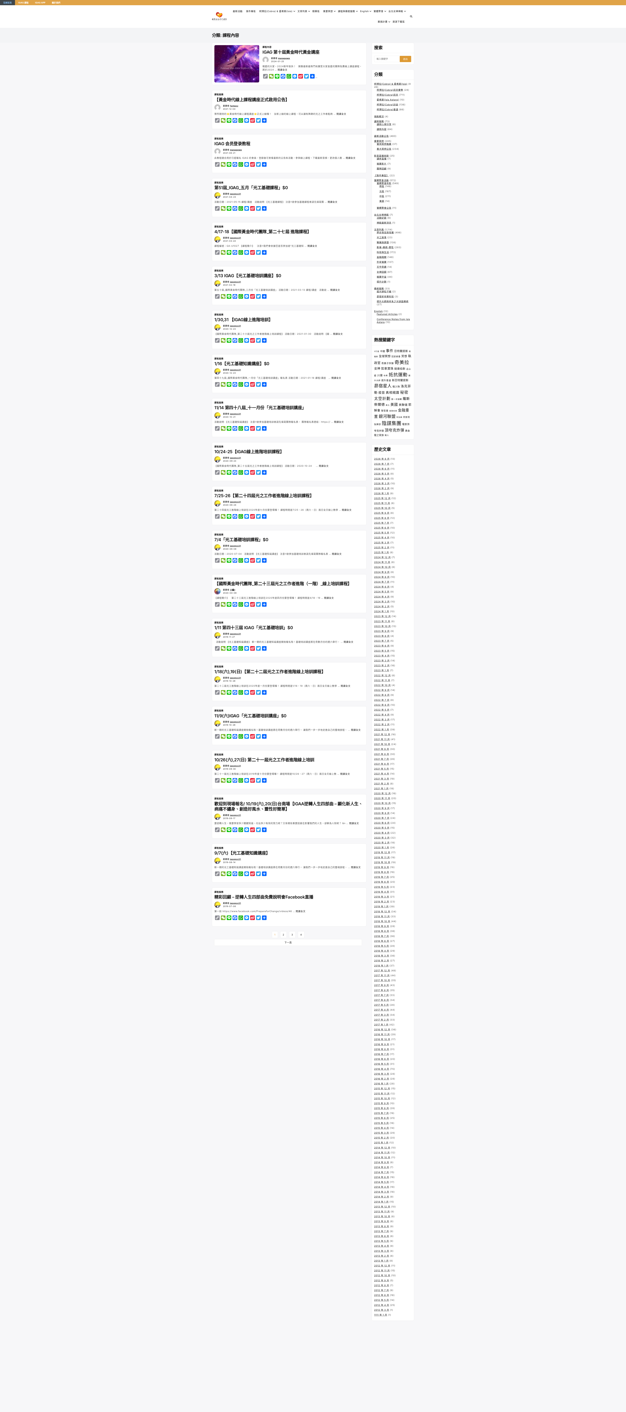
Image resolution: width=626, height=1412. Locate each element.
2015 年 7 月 (381, 1113)
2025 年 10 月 (382, 508)
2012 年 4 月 (381, 1305)
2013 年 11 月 (382, 1211)
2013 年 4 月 (381, 1245)
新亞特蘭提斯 (400, 380)
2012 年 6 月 (381, 1295)
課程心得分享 (384, 124)
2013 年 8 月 (381, 1226)
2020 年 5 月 (381, 827)
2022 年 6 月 (382, 704)
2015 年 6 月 (381, 1118)
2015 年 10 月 (382, 1098)
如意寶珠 (387, 368)
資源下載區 (399, 21)
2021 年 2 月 (381, 783)
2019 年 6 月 (381, 881)
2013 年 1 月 (381, 1260)
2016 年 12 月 (382, 1029)
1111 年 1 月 (380, 1314)
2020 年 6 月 (382, 822)
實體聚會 (378, 11)
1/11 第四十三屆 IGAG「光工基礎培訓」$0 (253, 627)
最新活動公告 (381, 136)
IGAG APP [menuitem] (40, 2)
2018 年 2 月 (381, 960)
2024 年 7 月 (381, 581)
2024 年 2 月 (382, 606)
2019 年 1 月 (381, 906)
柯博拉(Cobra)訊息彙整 (390, 89)
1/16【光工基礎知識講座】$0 (241, 363)
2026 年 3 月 (382, 483)
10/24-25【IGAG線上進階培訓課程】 (249, 451)
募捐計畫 (383, 21)
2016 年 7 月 (381, 1054)
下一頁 (288, 942)
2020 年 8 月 (382, 813)
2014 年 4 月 (381, 1186)
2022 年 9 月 (382, 690)
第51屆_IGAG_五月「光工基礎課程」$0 (251, 187)
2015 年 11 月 (382, 1093)
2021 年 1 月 (381, 788)
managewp (284, 58)
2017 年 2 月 (381, 1019)
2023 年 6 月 (382, 645)
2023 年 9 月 (382, 631)
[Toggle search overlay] (411, 16)
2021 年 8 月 (381, 754)
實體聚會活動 (381, 180)
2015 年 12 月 (382, 1088)
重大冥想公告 (384, 148)
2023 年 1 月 (381, 670)
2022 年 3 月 (382, 719)
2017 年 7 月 (381, 995)
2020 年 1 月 (381, 847)
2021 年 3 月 (381, 778)
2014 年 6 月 (381, 1177)
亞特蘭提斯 (401, 351)
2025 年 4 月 (381, 537)
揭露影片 (382, 163)
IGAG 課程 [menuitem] (23, 2)
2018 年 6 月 (381, 941)
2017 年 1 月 (381, 1024)
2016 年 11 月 (382, 1034)
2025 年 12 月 (382, 498)
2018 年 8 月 (381, 931)
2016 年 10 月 (382, 1039)
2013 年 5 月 (381, 1241)
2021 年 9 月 (381, 749)
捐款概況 (379, 116)
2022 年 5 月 (381, 709)
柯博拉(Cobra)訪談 (387, 104)
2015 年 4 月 (381, 1128)
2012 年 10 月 (382, 1275)
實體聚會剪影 (384, 183)
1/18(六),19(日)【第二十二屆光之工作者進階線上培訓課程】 (270, 671)
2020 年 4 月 (382, 832)
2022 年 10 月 (382, 685)
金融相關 (382, 257)
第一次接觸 (396, 399)
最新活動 (238, 11)
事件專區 (251, 11)
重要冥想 (328, 11)
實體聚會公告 (384, 207)
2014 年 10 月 (382, 1157)
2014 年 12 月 (382, 1147)
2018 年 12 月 (382, 911)
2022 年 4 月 (382, 714)
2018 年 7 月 (381, 936)
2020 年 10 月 (382, 803)
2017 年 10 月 (382, 980)
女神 (377, 368)
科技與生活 (383, 252)
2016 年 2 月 (381, 1078)
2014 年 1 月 (381, 1201)
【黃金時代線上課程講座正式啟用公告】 (252, 99)
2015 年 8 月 (381, 1108)
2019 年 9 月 (381, 867)
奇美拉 (402, 362)
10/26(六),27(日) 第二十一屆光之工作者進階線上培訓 (264, 759)
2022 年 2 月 (382, 724)
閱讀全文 (282, 69)
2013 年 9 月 (381, 1221)
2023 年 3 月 (382, 660)
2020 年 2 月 (382, 842)
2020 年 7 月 (381, 818)
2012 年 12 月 (382, 1265)
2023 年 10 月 (382, 626)
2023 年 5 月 (381, 650)
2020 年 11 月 (382, 798)
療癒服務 (379, 288)
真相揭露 (392, 393)
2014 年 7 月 (381, 1172)
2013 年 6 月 (381, 1236)
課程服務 (219, 94)
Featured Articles (387, 314)
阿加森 (399, 417)
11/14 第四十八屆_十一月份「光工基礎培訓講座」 (260, 407)
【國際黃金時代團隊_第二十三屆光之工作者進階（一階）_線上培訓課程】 (283, 583)
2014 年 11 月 (382, 1152)
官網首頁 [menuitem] (7, 2)
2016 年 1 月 (381, 1083)
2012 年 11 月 (382, 1270)
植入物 (396, 386)
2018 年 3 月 (381, 955)
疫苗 (381, 393)
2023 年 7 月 (381, 640)
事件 (389, 351)
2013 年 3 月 (381, 1251)
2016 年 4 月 (381, 1069)
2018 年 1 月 (381, 965)
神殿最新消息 (384, 222)
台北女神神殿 (395, 11)
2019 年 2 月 (381, 901)
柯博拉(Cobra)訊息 (387, 94)
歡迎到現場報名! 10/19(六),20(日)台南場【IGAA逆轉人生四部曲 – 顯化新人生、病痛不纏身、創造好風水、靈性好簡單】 (288, 806)
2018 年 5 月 (381, 945)
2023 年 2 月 (382, 665)
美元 (388, 405)
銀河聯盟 (387, 416)
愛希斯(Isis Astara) (388, 99)
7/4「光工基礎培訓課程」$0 (241, 539)
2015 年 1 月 (381, 1142)
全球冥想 (385, 356)
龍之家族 (379, 435)
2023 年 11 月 (382, 621)
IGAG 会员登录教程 (232, 143)
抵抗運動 (398, 374)
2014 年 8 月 (381, 1167)
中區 (381, 196)
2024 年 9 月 (382, 572)
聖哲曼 (384, 410)
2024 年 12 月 (382, 557)
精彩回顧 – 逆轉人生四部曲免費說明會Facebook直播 (263, 897)
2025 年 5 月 (381, 532)
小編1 (232, 590)
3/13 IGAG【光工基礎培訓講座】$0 (247, 275)
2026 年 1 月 (381, 493)
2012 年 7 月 (381, 1290)
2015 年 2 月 (381, 1137)
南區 (381, 186)
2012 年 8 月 (381, 1285)
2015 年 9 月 (381, 1103)
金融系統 (393, 411)
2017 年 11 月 (382, 975)
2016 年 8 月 (381, 1049)
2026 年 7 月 (381, 463)
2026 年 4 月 (382, 478)
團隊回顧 (382, 168)
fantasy (234, 106)
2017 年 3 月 (381, 1014)
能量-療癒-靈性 (385, 247)
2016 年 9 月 (381, 1044)
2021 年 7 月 (381, 759)
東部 (381, 201)
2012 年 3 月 (381, 1310)
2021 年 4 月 (381, 773)
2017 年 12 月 (382, 970)
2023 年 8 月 (382, 636)
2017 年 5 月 (381, 1004)
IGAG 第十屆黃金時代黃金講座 (290, 52)
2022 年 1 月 (381, 729)
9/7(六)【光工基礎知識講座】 (242, 853)
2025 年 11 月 (382, 503)
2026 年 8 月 (382, 458)
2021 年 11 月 (382, 739)
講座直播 (382, 158)
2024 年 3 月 (382, 601)
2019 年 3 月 (381, 896)
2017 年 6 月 (381, 1000)
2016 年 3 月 (381, 1073)
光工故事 (382, 237)
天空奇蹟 (382, 266)
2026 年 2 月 (382, 488)
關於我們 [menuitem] (56, 2)
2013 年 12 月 (382, 1206)
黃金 (407, 430)
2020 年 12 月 (382, 793)
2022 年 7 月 (381, 700)
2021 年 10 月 (382, 744)
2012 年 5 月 (381, 1300)
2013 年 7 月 (381, 1231)
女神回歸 (382, 272)
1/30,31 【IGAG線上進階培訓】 (243, 319)
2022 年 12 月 (382, 675)
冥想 (404, 356)
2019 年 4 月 (381, 891)
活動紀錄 (382, 217)
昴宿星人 (383, 385)
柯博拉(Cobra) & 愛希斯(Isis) (275, 11)
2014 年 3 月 (381, 1191)
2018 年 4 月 (381, 950)
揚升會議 (386, 380)
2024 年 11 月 (382, 562)
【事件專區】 (381, 175)
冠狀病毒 (396, 356)
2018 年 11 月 (382, 916)
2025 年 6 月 (381, 527)
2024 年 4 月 (382, 596)
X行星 (376, 351)
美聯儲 (403, 404)
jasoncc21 (235, 194)
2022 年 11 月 (382, 680)
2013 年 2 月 (381, 1255)
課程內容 (267, 47)
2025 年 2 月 (381, 547)
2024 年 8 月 (382, 577)
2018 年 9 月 (381, 926)
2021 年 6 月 (381, 763)
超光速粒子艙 (384, 291)
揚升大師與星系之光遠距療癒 (393, 301)
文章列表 (302, 11)
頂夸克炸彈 (394, 430)
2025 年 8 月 (381, 518)
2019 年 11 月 (382, 857)
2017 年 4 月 (381, 1009)
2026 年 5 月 (381, 473)
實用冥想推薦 (384, 144)
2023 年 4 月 (382, 655)
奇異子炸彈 (387, 363)
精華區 (316, 11)
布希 (386, 375)
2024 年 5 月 (381, 591)
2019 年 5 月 (381, 886)
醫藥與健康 (383, 242)
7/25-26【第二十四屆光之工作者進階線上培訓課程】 (264, 495)
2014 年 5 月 (381, 1182)
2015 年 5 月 (381, 1123)
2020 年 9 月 (382, 808)
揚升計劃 (382, 281)
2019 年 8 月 (381, 872)
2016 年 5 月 (381, 1063)
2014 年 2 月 (381, 1196)
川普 (380, 375)
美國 (394, 404)
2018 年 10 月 (382, 921)
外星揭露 (382, 262)
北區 (381, 191)
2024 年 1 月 (381, 611)
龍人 (387, 435)
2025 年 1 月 (381, 552)
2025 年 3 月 (381, 542)
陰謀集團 (391, 423)
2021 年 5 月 (381, 768)
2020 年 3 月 (382, 837)
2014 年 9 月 (381, 1162)
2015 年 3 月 (381, 1132)
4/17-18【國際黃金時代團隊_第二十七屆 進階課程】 (262, 231)
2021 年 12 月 (382, 734)
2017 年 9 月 (381, 985)
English (378, 311)
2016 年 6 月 (381, 1059)
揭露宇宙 (382, 276)
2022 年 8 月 (382, 695)
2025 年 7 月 (381, 522)
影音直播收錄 (381, 155)
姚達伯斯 (399, 368)
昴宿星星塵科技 (385, 296)
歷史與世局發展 (385, 232)
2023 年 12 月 (382, 616)
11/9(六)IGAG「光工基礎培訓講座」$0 (250, 715)
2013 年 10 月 (382, 1216)
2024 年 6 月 (382, 586)
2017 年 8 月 (381, 990)
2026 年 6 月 (382, 468)
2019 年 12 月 (382, 852)
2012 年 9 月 (381, 1280)
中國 (382, 351)
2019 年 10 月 (382, 862)
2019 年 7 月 (381, 877)
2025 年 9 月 (381, 513)
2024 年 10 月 (382, 567)
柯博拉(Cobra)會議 (387, 109)
